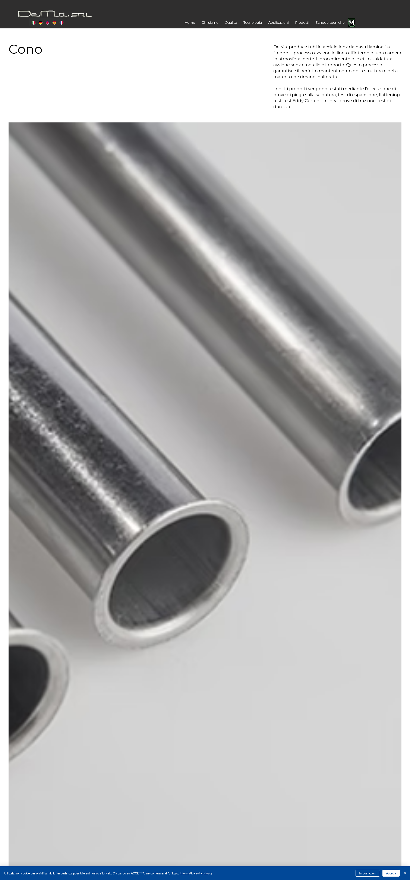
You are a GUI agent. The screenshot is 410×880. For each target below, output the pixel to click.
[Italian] (32, 22)
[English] (45, 22)
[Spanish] (52, 22)
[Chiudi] (404, 873)
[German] (38, 22)
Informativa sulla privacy (196, 873)
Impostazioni (367, 873)
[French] (59, 22)
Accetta (391, 873)
